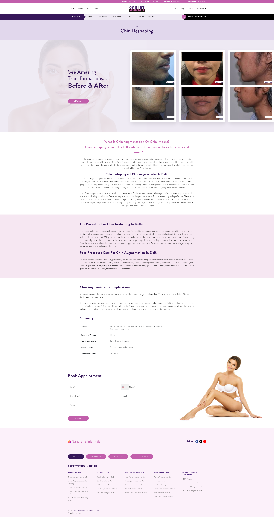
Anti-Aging (102, 17)
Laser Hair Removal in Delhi (163, 496)
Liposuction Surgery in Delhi (192, 490)
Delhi (76, 456)
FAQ (175, 8)
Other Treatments (147, 17)
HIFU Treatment (188, 479)
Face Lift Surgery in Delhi (106, 477)
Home (136, 26)
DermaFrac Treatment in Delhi (164, 489)
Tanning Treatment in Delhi (163, 477)
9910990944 (149, 1)
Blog (182, 8)
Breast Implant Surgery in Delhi (79, 477)
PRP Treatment (159, 481)
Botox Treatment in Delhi (134, 485)
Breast (130, 17)
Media (89, 8)
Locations (200, 8)
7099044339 (172, 1)
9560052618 (129, 1)
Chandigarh (142, 456)
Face (90, 17)
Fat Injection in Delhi (104, 485)
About (70, 8)
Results (80, 8)
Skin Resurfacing (160, 485)
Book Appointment (197, 17)
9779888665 (196, 1)
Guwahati (118, 456)
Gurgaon (96, 456)
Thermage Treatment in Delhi (135, 481)
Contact (191, 8)
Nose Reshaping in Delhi (105, 492)
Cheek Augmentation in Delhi (107, 489)
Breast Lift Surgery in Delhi (77, 487)
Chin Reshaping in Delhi (105, 481)
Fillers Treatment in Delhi (134, 489)
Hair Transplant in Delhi (162, 492)
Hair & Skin (117, 17)
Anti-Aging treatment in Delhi (135, 477)
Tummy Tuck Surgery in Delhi (192, 487)
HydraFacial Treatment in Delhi (136, 492)
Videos (97, 8)
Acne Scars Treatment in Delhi (193, 483)
